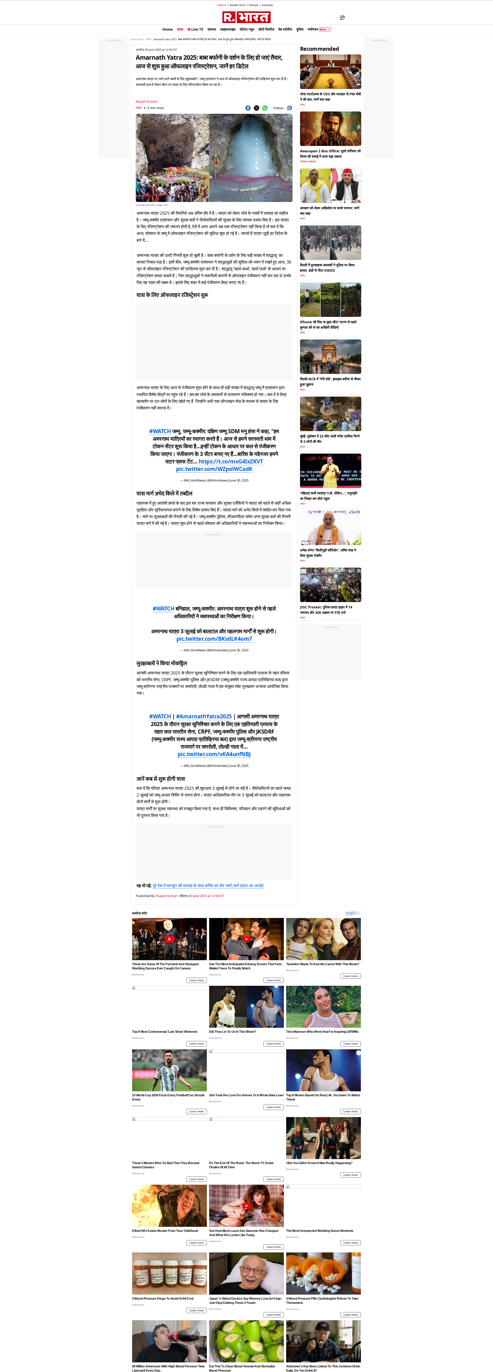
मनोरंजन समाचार (308, 161)
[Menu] (340, 17)
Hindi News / (138, 39)
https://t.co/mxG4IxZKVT (231, 461)
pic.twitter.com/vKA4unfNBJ (214, 754)
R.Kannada (267, 5)
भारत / (149, 39)
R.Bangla (253, 5)
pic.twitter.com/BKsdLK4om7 (214, 638)
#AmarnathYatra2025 (204, 716)
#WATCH (160, 431)
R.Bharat (221, 5)
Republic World (238, 5)
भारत (139, 108)
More (323, 29)
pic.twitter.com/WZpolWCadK (214, 468)
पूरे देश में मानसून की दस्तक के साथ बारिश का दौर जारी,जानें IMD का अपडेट (208, 885)
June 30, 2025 (239, 480)
